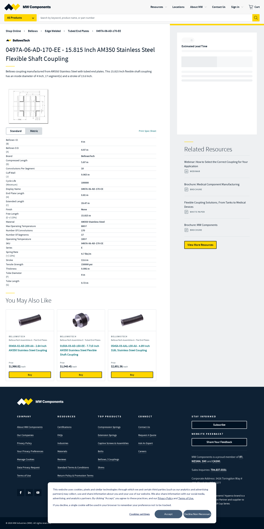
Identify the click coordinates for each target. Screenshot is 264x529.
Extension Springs (107, 435)
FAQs (60, 435)
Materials (62, 451)
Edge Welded (53, 31)
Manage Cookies (25, 459)
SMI (204, 461)
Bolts (100, 451)
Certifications (64, 427)
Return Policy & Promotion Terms (75, 475)
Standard (16, 131)
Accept (168, 514)
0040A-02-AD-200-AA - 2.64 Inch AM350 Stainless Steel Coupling (28, 348)
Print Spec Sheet (147, 131)
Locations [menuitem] (178, 7)
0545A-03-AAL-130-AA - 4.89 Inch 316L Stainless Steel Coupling (130, 348)
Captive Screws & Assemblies (113, 443)
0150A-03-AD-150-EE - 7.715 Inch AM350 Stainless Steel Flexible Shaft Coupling (79, 350)
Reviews (61, 459)
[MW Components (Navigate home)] (40, 401)
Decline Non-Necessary (197, 514)
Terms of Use (24, 475)
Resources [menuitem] (156, 7)
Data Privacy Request (28, 467)
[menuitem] (254, 7)
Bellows (33, 31)
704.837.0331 (218, 470)
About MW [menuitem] (196, 7)
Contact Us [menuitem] (218, 7)
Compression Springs (109, 427)
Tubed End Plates (78, 31)
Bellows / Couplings (108, 459)
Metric (34, 131)
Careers (142, 451)
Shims (101, 467)
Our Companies (25, 435)
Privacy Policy (24, 443)
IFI (240, 457)
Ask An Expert (145, 443)
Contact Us (144, 427)
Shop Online (13, 31)
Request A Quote (147, 435)
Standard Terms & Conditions (73, 467)
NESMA (196, 461)
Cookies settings (139, 514)
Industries (62, 443)
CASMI (216, 461)
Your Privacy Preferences (30, 451)
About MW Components (30, 427)
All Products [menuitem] (14, 18)
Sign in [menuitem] (235, 7)
